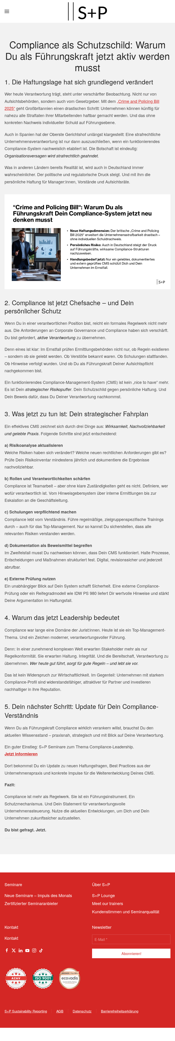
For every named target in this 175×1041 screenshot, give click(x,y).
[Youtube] (27, 950)
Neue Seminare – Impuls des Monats (38, 895)
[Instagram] (34, 950)
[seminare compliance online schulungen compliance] (87, 241)
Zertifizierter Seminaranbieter (31, 903)
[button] (7, 11)
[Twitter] (13, 950)
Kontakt (11, 938)
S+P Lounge (103, 895)
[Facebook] (7, 950)
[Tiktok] (41, 950)
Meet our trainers (107, 903)
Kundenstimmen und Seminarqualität (125, 911)
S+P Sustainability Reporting (26, 1011)
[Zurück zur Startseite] (87, 11)
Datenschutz (82, 1011)
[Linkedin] (20, 950)
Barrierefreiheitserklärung (119, 1011)
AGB (59, 1011)
